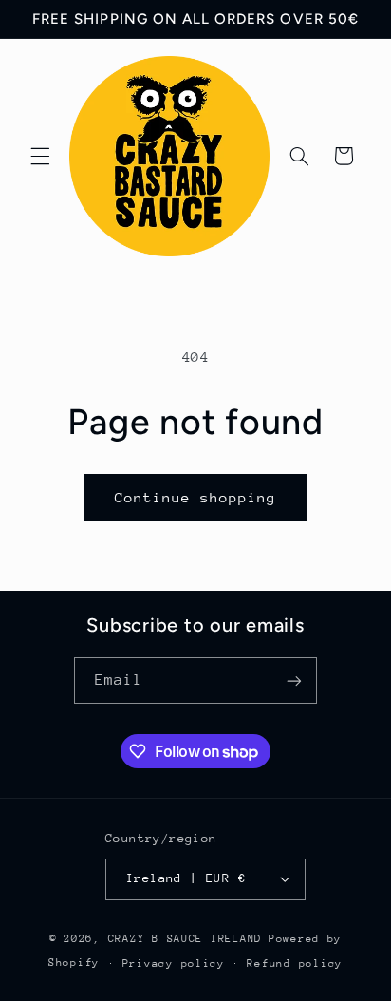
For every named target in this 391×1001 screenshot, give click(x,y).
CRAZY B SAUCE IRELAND (185, 939)
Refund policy (295, 963)
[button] (40, 156)
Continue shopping (196, 497)
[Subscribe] (294, 680)
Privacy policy (173, 963)
